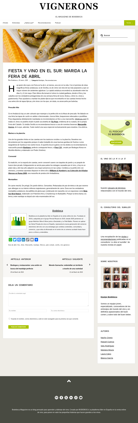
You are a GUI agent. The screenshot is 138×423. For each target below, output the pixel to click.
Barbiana (27, 147)
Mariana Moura (107, 350)
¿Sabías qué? (29, 23)
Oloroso (42, 245)
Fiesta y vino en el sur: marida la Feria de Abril (47, 73)
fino (18, 245)
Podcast (58, 23)
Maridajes (41, 80)
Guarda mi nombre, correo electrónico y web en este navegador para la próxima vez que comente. (45, 319)
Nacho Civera (106, 338)
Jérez (22, 245)
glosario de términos (116, 188)
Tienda (128, 23)
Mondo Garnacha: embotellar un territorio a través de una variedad (66, 264)
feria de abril (12, 245)
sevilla (57, 245)
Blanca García (107, 358)
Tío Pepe (54, 122)
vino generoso (65, 245)
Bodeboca (57, 210)
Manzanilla (28, 245)
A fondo (5, 23)
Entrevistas (16, 23)
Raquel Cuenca (107, 342)
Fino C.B (58, 147)
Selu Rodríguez (107, 346)
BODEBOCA (84, 410)
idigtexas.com (80, 119)
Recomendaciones (44, 23)
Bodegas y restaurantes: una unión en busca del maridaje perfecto (26, 264)
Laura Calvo (106, 354)
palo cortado (50, 245)
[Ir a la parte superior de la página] (69, 383)
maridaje (36, 245)
